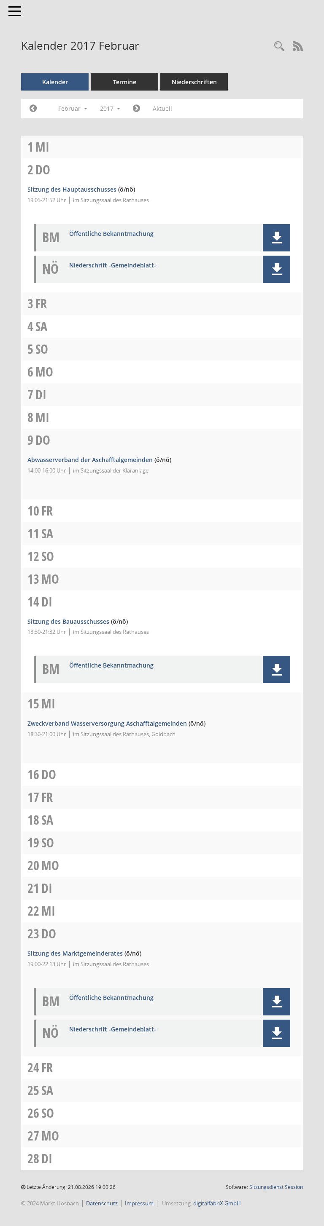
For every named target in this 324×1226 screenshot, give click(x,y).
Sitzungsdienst (276, 1187)
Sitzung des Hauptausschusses (71, 189)
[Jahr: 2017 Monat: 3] (136, 108)
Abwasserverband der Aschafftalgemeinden (90, 460)
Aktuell (162, 108)
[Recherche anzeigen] (279, 46)
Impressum (139, 1203)
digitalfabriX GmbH (217, 1203)
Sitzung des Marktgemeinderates (75, 953)
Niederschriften (194, 82)
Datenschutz (102, 1203)
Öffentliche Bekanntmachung (111, 234)
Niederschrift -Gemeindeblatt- (112, 265)
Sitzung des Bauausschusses (68, 621)
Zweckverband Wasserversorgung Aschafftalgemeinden (107, 723)
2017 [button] (107, 108)
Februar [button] (70, 108)
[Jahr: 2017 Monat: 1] (33, 108)
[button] (276, 237)
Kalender (55, 82)
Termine (124, 82)
